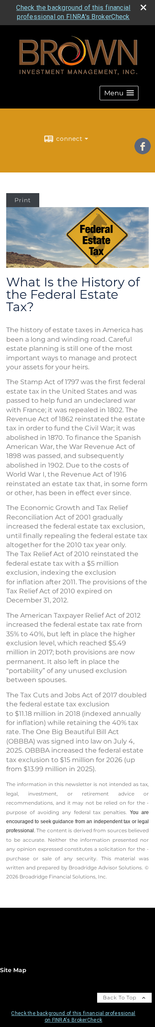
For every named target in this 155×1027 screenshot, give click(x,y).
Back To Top (120, 997)
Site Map (13, 970)
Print (22, 200)
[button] (119, 93)
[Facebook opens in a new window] (142, 151)
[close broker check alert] (143, 7)
